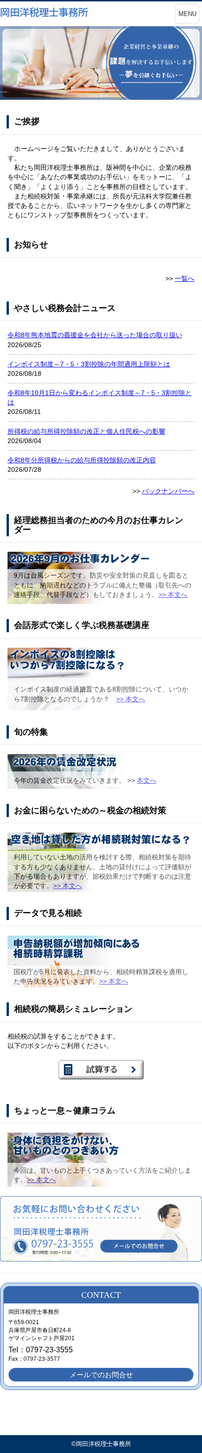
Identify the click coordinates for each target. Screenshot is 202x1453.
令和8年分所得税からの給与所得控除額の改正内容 (82, 460)
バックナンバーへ (168, 491)
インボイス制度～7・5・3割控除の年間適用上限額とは (89, 364)
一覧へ (184, 278)
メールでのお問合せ (101, 1375)
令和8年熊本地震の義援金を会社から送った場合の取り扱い (95, 335)
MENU (187, 13)
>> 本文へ (172, 594)
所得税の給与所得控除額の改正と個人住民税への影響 (86, 431)
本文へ (146, 780)
